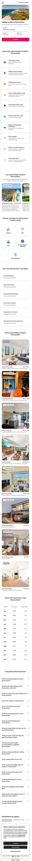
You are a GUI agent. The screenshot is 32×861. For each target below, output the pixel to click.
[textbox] (8, 35)
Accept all (15, 843)
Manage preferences (15, 851)
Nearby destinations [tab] (7, 819)
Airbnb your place (23, 2)
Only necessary (15, 847)
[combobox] (15, 29)
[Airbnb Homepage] (3, 2)
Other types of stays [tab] (19, 819)
